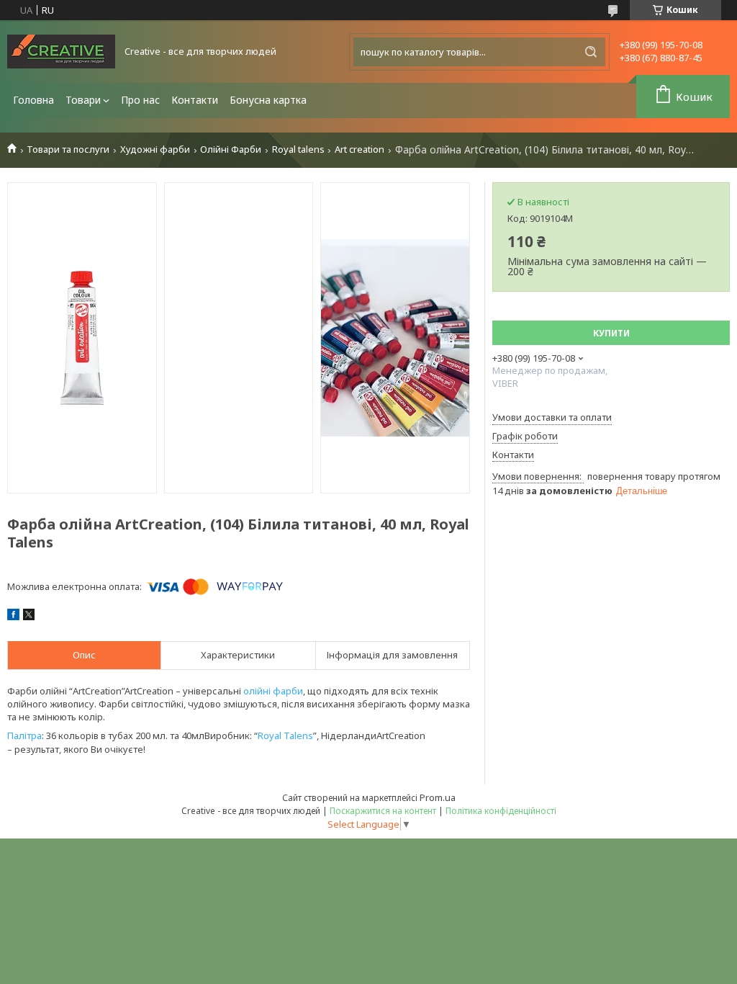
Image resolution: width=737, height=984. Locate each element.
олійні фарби (273, 690)
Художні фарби (155, 149)
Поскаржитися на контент (383, 811)
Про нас (140, 100)
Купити (611, 333)
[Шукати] (591, 51)
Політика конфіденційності (501, 811)
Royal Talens (285, 735)
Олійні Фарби (230, 149)
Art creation (359, 149)
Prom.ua (438, 797)
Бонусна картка (268, 100)
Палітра (24, 735)
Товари (83, 100)
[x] (29, 616)
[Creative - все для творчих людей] (61, 51)
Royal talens (298, 149)
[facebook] (13, 616)
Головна (33, 100)
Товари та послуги (68, 149)
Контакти (194, 100)
